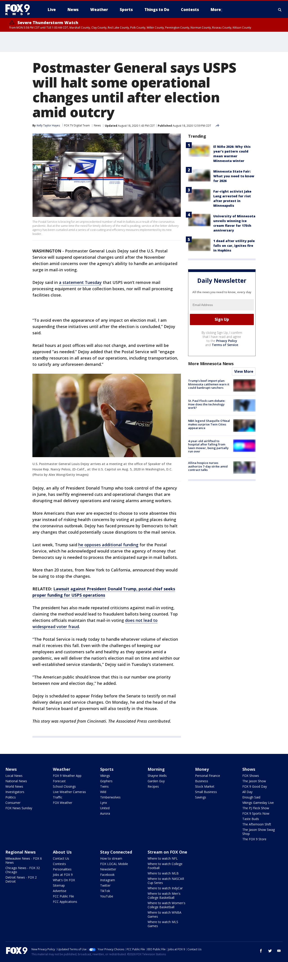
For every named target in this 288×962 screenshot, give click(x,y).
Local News (13, 775)
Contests (59, 864)
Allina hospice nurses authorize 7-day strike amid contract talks (208, 466)
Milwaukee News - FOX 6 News (23, 860)
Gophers (106, 781)
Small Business (206, 792)
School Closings (64, 786)
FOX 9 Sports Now (255, 813)
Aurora (105, 813)
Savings (200, 797)
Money (202, 769)
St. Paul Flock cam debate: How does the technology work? (206, 404)
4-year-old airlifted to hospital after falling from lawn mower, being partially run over (208, 446)
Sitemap (59, 885)
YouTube (106, 896)
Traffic (57, 797)
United (105, 808)
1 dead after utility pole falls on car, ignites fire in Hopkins (234, 245)
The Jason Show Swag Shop (258, 831)
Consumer (12, 802)
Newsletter (108, 869)
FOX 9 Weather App (67, 775)
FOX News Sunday (18, 808)
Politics (10, 797)
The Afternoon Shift (256, 824)
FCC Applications (65, 901)
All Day (247, 792)
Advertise (59, 891)
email (279, 950)
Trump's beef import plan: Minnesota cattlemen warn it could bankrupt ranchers (208, 384)
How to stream (111, 858)
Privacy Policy (226, 341)
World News (14, 786)
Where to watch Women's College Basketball (166, 905)
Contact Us (61, 858)
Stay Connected (116, 852)
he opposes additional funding (108, 544)
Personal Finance (207, 775)
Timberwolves (110, 797)
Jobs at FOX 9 (63, 874)
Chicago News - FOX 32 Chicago (22, 870)
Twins (104, 786)
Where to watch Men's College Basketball (164, 895)
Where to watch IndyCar (165, 888)
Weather (61, 769)
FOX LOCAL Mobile (114, 864)
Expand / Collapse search (280, 9)
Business (201, 781)
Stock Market (204, 786)
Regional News (20, 852)
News (97, 125)
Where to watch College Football (165, 866)
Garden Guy (156, 781)
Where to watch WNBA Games (164, 914)
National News (16, 781)
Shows (248, 769)
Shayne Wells (157, 775)
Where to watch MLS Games (163, 924)
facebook (261, 950)
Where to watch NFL (163, 858)
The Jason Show (254, 781)
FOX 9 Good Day (254, 786)
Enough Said (251, 797)
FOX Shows (250, 775)
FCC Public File (63, 896)
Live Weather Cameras (69, 792)
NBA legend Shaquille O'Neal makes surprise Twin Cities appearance (209, 424)
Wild (103, 792)
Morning (156, 769)
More (216, 9)
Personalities (62, 869)
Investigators (14, 792)
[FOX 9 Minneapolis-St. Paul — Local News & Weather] (20, 9)
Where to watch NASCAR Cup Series (166, 881)
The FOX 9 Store (254, 839)
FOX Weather (62, 802)
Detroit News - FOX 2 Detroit (21, 879)
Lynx (103, 802)
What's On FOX (64, 880)
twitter (270, 950)
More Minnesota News (211, 363)
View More (243, 371)
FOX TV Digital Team (77, 125)
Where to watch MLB (163, 873)
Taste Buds (250, 819)
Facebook (107, 874)
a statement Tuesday (80, 282)
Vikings (105, 775)
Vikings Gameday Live (258, 802)
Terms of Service (225, 345)
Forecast (59, 781)
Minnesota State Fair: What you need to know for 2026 (233, 176)
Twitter (105, 885)
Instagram (107, 880)
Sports (106, 769)
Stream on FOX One (167, 852)
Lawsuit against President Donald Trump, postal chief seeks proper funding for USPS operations (103, 592)
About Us (62, 852)
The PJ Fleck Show (255, 808)
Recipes (153, 786)
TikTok (105, 891)
